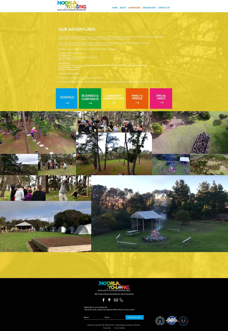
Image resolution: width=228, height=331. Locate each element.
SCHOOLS (67, 97)
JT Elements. (136, 325)
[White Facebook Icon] (103, 300)
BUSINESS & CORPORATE (90, 97)
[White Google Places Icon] (109, 300)
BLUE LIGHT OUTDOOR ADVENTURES (114, 290)
